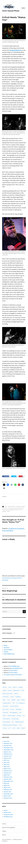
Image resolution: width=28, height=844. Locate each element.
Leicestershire (14, 706)
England (18, 696)
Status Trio (17, 509)
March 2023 (7, 768)
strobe (19, 715)
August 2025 (7, 752)
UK (13, 722)
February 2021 (8, 770)
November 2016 (8, 794)
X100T (23, 728)
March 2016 (7, 796)
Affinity (6, 652)
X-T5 (14, 728)
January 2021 (7, 773)
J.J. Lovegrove (20, 703)
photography (11, 509)
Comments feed (8, 814)
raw (20, 712)
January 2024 (7, 756)
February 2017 (8, 789)
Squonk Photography (8, 827)
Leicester (22, 506)
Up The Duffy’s (8, 649)
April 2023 (7, 766)
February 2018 (8, 777)
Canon (16, 693)
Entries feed (7, 812)
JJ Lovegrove (7, 674)
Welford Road (19, 722)
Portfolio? (6, 647)
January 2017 (7, 791)
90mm (15, 687)
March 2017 (7, 787)
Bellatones (16, 690)
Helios (5, 645)
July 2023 (6, 760)
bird (23, 690)
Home (4, 824)
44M (9, 687)
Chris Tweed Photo (10, 11)
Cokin (12, 696)
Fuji (14, 508)
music (6, 509)
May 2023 (6, 764)
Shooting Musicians (15, 50)
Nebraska (18, 709)
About (4, 835)
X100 (18, 728)
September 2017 (8, 781)
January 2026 (8, 745)
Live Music (4, 508)
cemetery (6, 696)
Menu (23, 8)
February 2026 (8, 743)
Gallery (4, 831)
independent (7, 703)
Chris (5, 506)
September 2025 (8, 749)
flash (4, 700)
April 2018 (7, 775)
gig (16, 508)
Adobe (21, 687)
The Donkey (15, 718)
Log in (5, 810)
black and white (7, 693)
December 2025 (8, 747)
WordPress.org (8, 816)
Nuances (5, 712)
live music (6, 709)
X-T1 (9, 728)
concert (10, 508)
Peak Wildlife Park (9, 654)
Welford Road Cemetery (10, 725)
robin (4, 715)
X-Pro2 (8, 511)
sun (23, 715)
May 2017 (6, 783)
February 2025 (8, 754)
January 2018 (7, 779)
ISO (13, 703)
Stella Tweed (11, 715)
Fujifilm (18, 506)
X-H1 (20, 725)
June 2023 (7, 762)
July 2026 (6, 741)
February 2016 (8, 798)
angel (4, 690)
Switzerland (6, 718)
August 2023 (7, 758)
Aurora (10, 690)
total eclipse (6, 722)
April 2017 (6, 785)
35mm (5, 687)
